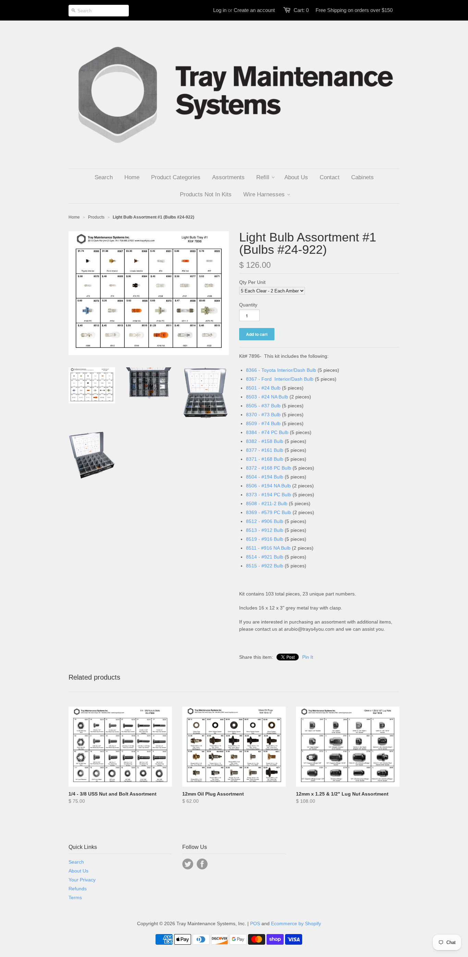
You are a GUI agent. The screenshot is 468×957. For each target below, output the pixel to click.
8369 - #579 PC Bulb (268, 512)
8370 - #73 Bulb (263, 414)
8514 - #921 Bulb (264, 557)
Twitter (187, 863)
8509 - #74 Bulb (263, 423)
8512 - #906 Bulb (264, 521)
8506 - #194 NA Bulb (268, 485)
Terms (75, 897)
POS (255, 923)
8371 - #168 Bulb (264, 459)
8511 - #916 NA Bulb (268, 548)
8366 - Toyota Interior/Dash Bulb (281, 370)
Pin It (307, 657)
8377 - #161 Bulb (264, 450)
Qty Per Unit (252, 282)
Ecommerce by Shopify (296, 923)
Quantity (248, 304)
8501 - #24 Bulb (263, 388)
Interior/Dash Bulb (293, 379)
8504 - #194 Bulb (264, 477)
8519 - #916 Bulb (265, 539)
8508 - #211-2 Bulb (266, 503)
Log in (219, 10)
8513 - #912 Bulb (264, 530)
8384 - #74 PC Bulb (267, 432)
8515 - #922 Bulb (264, 565)
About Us (78, 871)
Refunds (78, 888)
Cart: (301, 10)
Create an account (254, 10)
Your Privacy (82, 879)
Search (76, 862)
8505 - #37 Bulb (263, 405)
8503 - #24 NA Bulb (267, 396)
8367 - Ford (260, 379)
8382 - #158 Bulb (264, 441)
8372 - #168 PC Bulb (268, 468)
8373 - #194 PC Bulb (268, 494)
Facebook (202, 863)
